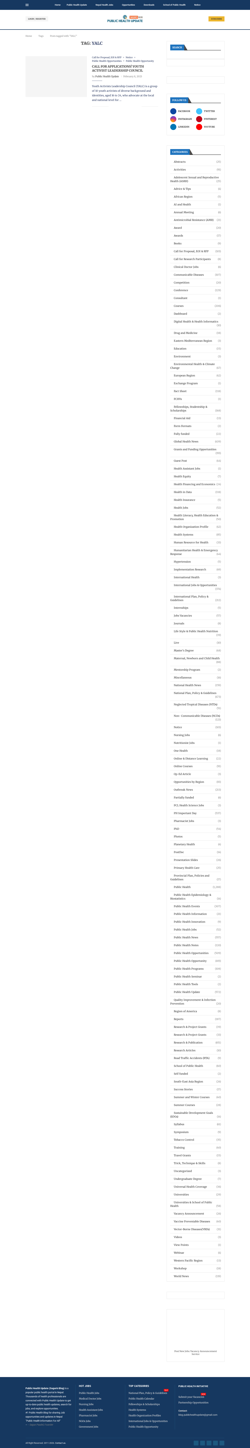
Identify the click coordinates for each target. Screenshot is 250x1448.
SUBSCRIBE (216, 19)
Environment (197, 356)
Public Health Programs (197, 968)
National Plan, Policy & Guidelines (197, 693)
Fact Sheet (197, 391)
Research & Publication (197, 1042)
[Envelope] (222, 1443)
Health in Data (197, 492)
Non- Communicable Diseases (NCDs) (197, 716)
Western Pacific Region (197, 1260)
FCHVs (197, 399)
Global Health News (197, 441)
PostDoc (197, 852)
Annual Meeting (197, 212)
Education (197, 348)
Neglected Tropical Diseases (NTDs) (197, 704)
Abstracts (197, 161)
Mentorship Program (197, 669)
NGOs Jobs (85, 1421)
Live (197, 642)
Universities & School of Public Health (195, 1204)
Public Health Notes (197, 945)
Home (58, 5)
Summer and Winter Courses (197, 1097)
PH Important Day (197, 813)
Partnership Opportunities (193, 1402)
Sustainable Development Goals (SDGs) (195, 1114)
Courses (197, 306)
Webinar (197, 1252)
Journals (197, 623)
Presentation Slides (197, 860)
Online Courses (197, 766)
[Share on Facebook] (113, 106)
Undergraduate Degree (197, 1178)
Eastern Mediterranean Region (197, 340)
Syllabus (197, 1124)
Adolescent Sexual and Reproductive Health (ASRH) (195, 179)
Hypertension (197, 561)
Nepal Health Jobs (104, 5)
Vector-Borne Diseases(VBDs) (197, 1229)
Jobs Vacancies (197, 615)
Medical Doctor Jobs (90, 1398)
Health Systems (197, 534)
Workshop (197, 1268)
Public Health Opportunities (197, 953)
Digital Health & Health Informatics (197, 321)
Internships (197, 607)
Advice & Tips (197, 188)
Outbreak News (197, 789)
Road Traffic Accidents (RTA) (197, 1058)
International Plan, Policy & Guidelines (195, 598)
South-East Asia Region (197, 1081)
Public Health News (197, 937)
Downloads (149, 5)
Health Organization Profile (197, 526)
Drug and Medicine (197, 333)
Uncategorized (197, 1171)
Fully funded (197, 433)
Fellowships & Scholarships (144, 1404)
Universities (197, 1194)
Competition (197, 282)
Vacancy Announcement (197, 1213)
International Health (197, 577)
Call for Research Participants (197, 259)
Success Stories (197, 1089)
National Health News (197, 685)
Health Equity (197, 476)
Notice (197, 5)
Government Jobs (88, 1427)
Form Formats (197, 426)
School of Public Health (174, 5)
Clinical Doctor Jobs (197, 267)
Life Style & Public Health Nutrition (197, 631)
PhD (197, 828)
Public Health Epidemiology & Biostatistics (195, 896)
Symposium (197, 1132)
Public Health (197, 887)
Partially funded (197, 797)
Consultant (197, 298)
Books (197, 243)
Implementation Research (197, 569)
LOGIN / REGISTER (37, 19)
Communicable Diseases (197, 274)
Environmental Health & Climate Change (195, 365)
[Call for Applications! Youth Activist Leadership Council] (56, 76)
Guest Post (197, 460)
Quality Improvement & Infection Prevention (195, 1001)
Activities (197, 169)
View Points (197, 1245)
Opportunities (128, 5)
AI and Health (197, 204)
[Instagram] (209, 1443)
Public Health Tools (197, 984)
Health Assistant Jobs (197, 468)
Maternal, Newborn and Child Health (197, 658)
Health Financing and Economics (197, 484)
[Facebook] (196, 1443)
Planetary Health (197, 844)
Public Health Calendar (141, 1398)
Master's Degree (197, 650)
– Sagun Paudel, (36, 1424)
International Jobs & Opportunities (197, 585)
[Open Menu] (27, 4)
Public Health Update (77, 5)
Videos (197, 1237)
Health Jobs (197, 507)
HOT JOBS (85, 1386)
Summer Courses (197, 1105)
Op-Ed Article (197, 774)
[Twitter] (202, 1443)
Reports (197, 1019)
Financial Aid (197, 418)
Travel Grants (197, 1155)
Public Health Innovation (197, 921)
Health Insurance (197, 499)
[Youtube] (215, 1443)
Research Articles (197, 1050)
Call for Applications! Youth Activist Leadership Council (118, 68)
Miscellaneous (197, 677)
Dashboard (197, 313)
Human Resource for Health (197, 542)
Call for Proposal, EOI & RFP (197, 251)
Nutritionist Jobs (197, 743)
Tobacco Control (197, 1139)
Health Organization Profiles (145, 1415)
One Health (197, 750)
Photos (197, 836)
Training (197, 1147)
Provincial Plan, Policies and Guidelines (195, 877)
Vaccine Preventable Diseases (197, 1221)
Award (197, 227)
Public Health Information (197, 914)
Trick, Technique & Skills (197, 1163)
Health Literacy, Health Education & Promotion (195, 517)
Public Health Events (197, 906)
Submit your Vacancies (191, 1397)
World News (197, 1276)
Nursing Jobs (197, 735)
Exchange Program (197, 383)
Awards (197, 235)
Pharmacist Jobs (197, 821)
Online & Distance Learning (197, 758)
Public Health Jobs (197, 929)
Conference (197, 290)
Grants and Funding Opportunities (197, 449)
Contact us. (60, 1443)
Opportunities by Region (197, 781)
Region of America (197, 1011)
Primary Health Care (197, 867)
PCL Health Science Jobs (197, 805)
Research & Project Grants (197, 1027)
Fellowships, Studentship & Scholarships (195, 408)
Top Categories (139, 1386)
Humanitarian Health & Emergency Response (195, 552)
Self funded (197, 1073)
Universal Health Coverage (197, 1186)
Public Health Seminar (197, 976)
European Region (197, 375)
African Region (197, 196)
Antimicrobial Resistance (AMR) (197, 220)
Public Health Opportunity (197, 960)
